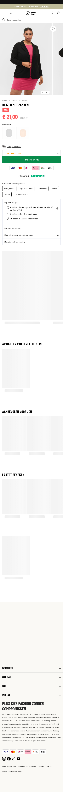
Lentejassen (42, 188)
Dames (5, 100)
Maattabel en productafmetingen (19, 235)
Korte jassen (8, 188)
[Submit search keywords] (3, 19)
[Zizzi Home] (31, 12)
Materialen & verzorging (14, 241)
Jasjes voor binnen (25, 188)
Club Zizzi (6, 677)
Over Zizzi (6, 695)
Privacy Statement (9, 766)
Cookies (41, 766)
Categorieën (7, 668)
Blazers (24, 100)
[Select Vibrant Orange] (22, 133)
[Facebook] (9, 758)
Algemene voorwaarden (27, 766)
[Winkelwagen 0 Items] (58, 12)
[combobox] (31, 20)
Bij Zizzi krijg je (10, 202)
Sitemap (49, 766)
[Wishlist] (53, 29)
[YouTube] (18, 758)
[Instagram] (4, 758)
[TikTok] (14, 758)
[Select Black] (9, 133)
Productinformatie (12, 228)
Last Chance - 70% (21, 194)
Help (4, 686)
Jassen (15, 100)
